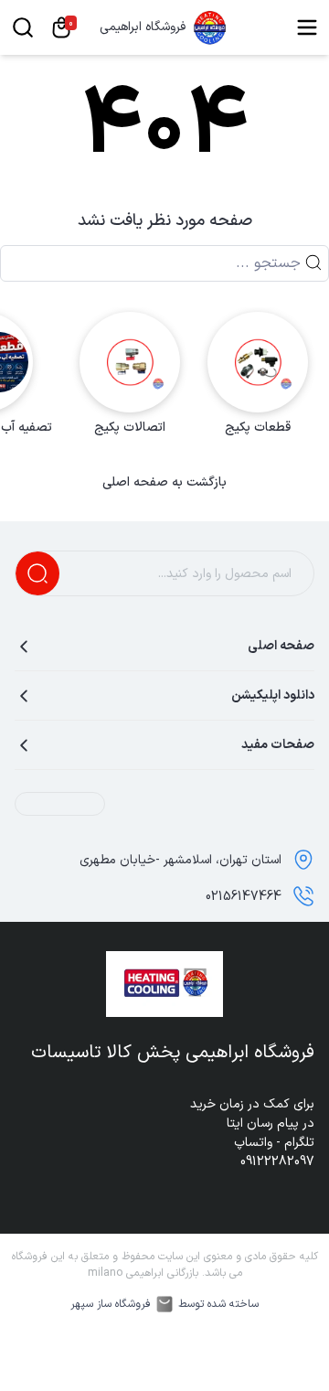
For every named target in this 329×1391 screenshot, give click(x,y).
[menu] (307, 27)
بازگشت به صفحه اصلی (164, 483)
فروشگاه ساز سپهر (110, 1304)
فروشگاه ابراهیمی (143, 27)
